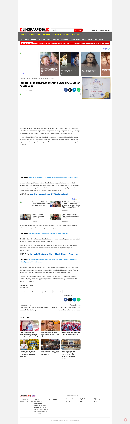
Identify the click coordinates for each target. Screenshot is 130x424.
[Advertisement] (65, 13)
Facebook (70, 399)
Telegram (99, 402)
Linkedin (70, 402)
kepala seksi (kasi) (37, 292)
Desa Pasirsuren (25, 292)
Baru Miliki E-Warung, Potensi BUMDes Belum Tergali (49, 194)
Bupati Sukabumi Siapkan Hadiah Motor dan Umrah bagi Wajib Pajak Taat (34, 43)
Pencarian (78, 30)
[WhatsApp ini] (79, 90)
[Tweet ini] (70, 90)
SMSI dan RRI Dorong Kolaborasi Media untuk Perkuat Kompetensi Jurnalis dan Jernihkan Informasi (95, 43)
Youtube (84, 402)
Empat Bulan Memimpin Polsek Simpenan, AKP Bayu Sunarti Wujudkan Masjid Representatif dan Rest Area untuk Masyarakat (41, 407)
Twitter (84, 399)
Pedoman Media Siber (26, 402)
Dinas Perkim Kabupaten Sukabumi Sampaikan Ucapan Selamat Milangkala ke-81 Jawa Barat (29, 353)
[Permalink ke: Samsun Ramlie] (21, 90)
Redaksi (36, 399)
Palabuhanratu (57, 292)
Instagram (99, 399)
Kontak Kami (53, 399)
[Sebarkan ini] (66, 90)
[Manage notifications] (125, 419)
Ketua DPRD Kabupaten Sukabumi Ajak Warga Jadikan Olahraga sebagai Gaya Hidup (29, 334)
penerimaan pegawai (70, 292)
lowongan (48, 292)
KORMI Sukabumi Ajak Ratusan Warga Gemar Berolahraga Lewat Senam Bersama (71, 334)
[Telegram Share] (74, 90)
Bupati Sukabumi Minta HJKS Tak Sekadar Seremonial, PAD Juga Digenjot (50, 352)
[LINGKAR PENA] (35, 30)
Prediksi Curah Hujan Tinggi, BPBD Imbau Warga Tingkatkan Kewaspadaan (66, 307)
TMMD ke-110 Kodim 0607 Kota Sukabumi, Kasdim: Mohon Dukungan (34, 307)
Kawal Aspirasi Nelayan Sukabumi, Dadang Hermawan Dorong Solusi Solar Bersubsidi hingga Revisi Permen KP (70, 354)
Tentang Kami (24, 399)
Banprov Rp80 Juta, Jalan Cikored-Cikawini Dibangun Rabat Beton (54, 254)
